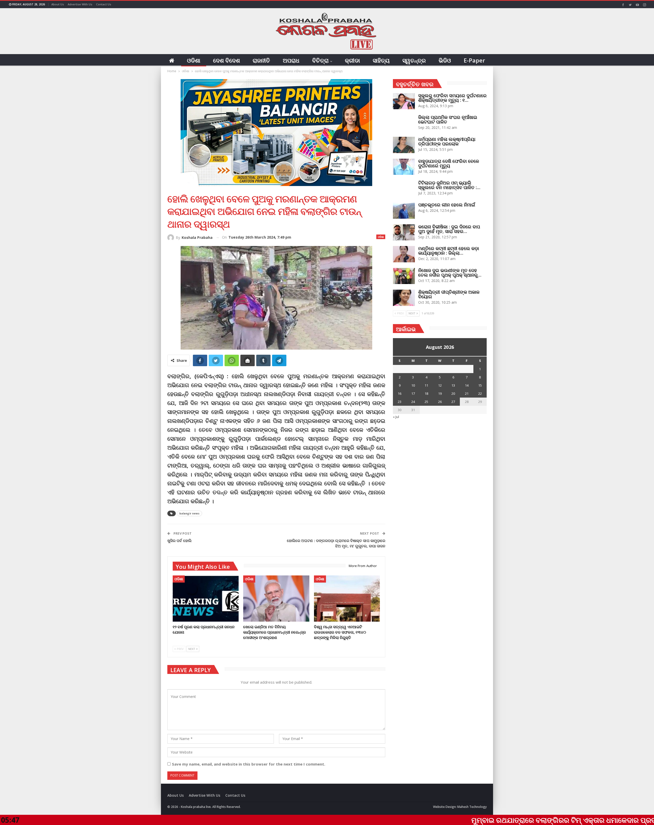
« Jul (396, 416)
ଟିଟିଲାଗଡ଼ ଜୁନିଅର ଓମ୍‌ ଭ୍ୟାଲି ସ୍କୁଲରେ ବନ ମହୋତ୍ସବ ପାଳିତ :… (449, 185)
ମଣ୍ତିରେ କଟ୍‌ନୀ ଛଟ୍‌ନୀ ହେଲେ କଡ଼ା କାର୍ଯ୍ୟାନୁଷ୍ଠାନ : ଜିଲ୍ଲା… (448, 250)
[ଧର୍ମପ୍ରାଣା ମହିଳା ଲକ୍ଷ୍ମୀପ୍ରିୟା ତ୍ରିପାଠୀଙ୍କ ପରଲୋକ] (404, 145)
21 (467, 393)
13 (453, 385)
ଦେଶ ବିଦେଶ (226, 60)
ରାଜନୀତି (261, 60)
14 (467, 385)
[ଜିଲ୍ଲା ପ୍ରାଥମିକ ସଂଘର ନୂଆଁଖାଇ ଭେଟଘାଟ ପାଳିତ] (404, 123)
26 (440, 401)
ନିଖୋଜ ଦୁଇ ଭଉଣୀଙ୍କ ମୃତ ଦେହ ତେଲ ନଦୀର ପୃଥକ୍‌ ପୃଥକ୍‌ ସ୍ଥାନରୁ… (449, 272)
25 (426, 401)
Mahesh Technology (472, 807)
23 (399, 401)
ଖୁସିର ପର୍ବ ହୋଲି (179, 540)
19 (440, 393)
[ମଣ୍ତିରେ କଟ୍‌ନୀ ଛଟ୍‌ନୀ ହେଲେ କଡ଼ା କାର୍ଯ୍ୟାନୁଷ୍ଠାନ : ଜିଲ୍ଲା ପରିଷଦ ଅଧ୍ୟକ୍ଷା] (404, 254)
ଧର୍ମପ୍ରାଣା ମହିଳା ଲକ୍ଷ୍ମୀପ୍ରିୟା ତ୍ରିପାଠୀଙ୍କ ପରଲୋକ (446, 141)
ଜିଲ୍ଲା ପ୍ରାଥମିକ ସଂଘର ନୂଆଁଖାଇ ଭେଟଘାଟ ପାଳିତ (447, 119)
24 (413, 401)
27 (453, 401)
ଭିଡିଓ (445, 60)
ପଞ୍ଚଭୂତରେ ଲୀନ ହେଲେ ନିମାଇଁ (446, 205)
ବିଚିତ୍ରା (320, 60)
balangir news (189, 513)
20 (453, 393)
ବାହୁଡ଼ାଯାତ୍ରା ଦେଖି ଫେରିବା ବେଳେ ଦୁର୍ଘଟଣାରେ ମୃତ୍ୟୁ (448, 163)
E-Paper (474, 60)
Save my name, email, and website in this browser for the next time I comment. (248, 764)
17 (413, 393)
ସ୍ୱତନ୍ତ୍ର (414, 60)
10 (413, 385)
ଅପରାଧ (291, 60)
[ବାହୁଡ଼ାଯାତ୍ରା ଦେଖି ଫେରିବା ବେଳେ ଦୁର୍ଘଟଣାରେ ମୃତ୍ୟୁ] (404, 167)
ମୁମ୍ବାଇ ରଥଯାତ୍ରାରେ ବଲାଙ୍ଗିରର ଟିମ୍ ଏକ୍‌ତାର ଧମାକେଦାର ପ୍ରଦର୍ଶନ (516, 820)
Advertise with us (80, 4)
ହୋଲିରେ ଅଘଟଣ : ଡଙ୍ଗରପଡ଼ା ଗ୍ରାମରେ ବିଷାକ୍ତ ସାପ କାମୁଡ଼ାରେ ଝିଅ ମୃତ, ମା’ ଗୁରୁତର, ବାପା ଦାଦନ (336, 543)
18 (426, 393)
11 (426, 385)
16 (399, 393)
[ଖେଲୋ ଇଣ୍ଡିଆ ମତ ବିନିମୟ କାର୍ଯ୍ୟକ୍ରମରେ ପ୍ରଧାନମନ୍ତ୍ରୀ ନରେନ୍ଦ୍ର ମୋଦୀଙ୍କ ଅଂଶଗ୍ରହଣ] (276, 598)
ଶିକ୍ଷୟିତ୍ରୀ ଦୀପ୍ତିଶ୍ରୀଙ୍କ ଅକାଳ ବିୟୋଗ (449, 294)
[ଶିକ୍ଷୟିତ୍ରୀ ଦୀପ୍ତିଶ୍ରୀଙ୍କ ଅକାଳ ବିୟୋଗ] (404, 298)
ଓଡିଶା (193, 60)
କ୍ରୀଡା (352, 60)
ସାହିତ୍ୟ (381, 60)
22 (480, 393)
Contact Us (103, 4)
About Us (57, 4)
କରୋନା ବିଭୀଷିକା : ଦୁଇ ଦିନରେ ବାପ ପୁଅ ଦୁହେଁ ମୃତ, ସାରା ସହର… (449, 229)
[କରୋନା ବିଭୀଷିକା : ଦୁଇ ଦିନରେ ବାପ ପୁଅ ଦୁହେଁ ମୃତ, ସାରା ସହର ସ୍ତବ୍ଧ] (404, 232)
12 (440, 385)
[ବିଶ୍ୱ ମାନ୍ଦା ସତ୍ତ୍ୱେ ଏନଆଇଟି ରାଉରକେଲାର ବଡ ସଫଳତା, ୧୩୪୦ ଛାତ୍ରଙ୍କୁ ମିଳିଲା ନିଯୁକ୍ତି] (347, 598)
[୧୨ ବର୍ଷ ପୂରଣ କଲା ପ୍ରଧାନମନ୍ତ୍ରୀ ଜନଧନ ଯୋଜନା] (206, 598)
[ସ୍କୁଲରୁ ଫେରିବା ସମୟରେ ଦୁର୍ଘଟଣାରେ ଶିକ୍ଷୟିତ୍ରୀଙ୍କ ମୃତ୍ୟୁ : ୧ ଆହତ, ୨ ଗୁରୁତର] (404, 101)
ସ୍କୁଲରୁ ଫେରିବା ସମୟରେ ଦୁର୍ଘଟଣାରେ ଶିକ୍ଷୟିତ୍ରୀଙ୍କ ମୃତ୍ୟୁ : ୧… (452, 97)
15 (480, 385)
